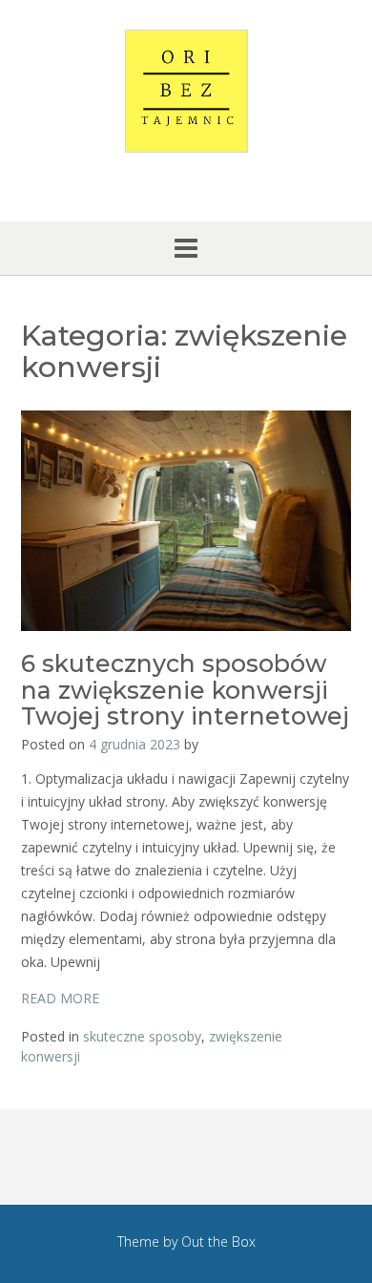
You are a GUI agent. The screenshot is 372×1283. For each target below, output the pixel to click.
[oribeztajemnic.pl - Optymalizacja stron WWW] (186, 91)
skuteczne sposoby (142, 1036)
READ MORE (60, 998)
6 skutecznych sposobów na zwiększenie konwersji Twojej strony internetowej (185, 689)
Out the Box (218, 1241)
